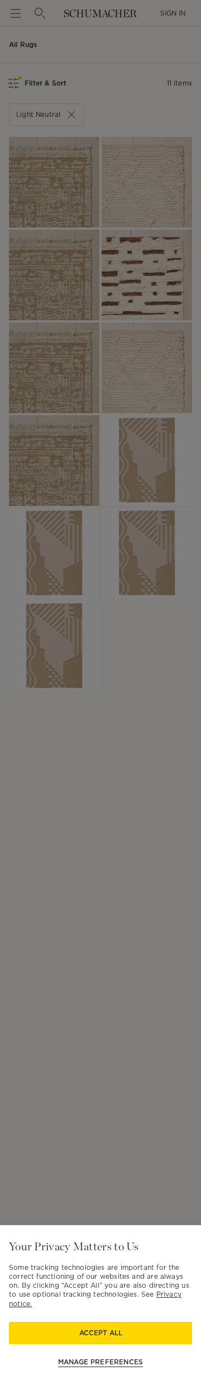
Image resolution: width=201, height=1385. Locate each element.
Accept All (100, 1333)
